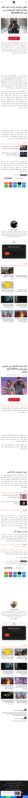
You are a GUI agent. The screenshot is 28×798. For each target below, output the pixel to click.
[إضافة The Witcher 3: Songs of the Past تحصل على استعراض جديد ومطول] (21, 313)
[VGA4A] (14, 2)
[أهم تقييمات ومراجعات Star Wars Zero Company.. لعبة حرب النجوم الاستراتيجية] (7, 299)
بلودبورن (18, 175)
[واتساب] (19, 186)
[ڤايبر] (11, 186)
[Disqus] (14, 343)
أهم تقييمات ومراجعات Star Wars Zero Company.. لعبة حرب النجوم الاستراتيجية (7, 305)
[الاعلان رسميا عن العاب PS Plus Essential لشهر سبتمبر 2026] (7, 284)
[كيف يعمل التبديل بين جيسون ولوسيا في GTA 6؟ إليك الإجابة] (21, 270)
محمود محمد (14, 229)
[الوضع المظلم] (1, 2)
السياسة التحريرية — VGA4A (8, 785)
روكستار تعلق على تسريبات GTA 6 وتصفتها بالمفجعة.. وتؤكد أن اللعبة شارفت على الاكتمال (7, 320)
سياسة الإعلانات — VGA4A (14, 787)
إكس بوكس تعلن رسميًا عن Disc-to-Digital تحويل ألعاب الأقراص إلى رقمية (21, 305)
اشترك (7, 253)
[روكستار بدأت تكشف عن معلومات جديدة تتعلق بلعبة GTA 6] (21, 284)
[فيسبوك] (24, 183)
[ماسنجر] (24, 186)
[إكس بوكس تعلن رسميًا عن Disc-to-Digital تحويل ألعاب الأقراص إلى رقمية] (21, 299)
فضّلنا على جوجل (13, 38)
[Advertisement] (14, 65)
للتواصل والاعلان (18, 785)
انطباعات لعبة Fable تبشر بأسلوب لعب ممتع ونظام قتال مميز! (7, 276)
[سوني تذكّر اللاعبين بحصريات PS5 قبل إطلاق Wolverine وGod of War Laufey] (23, 154)
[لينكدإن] (15, 183)
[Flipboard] (8, 178)
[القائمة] (26, 2)
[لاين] (6, 186)
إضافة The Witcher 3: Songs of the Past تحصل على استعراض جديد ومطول (21, 320)
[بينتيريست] (11, 183)
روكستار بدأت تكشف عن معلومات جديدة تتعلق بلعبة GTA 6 (21, 291)
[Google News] (19, 178)
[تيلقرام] (15, 186)
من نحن (23, 785)
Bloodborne (18, 130)
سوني (15, 175)
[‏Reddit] (6, 183)
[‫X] (19, 183)
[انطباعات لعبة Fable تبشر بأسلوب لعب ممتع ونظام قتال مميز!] (7, 270)
